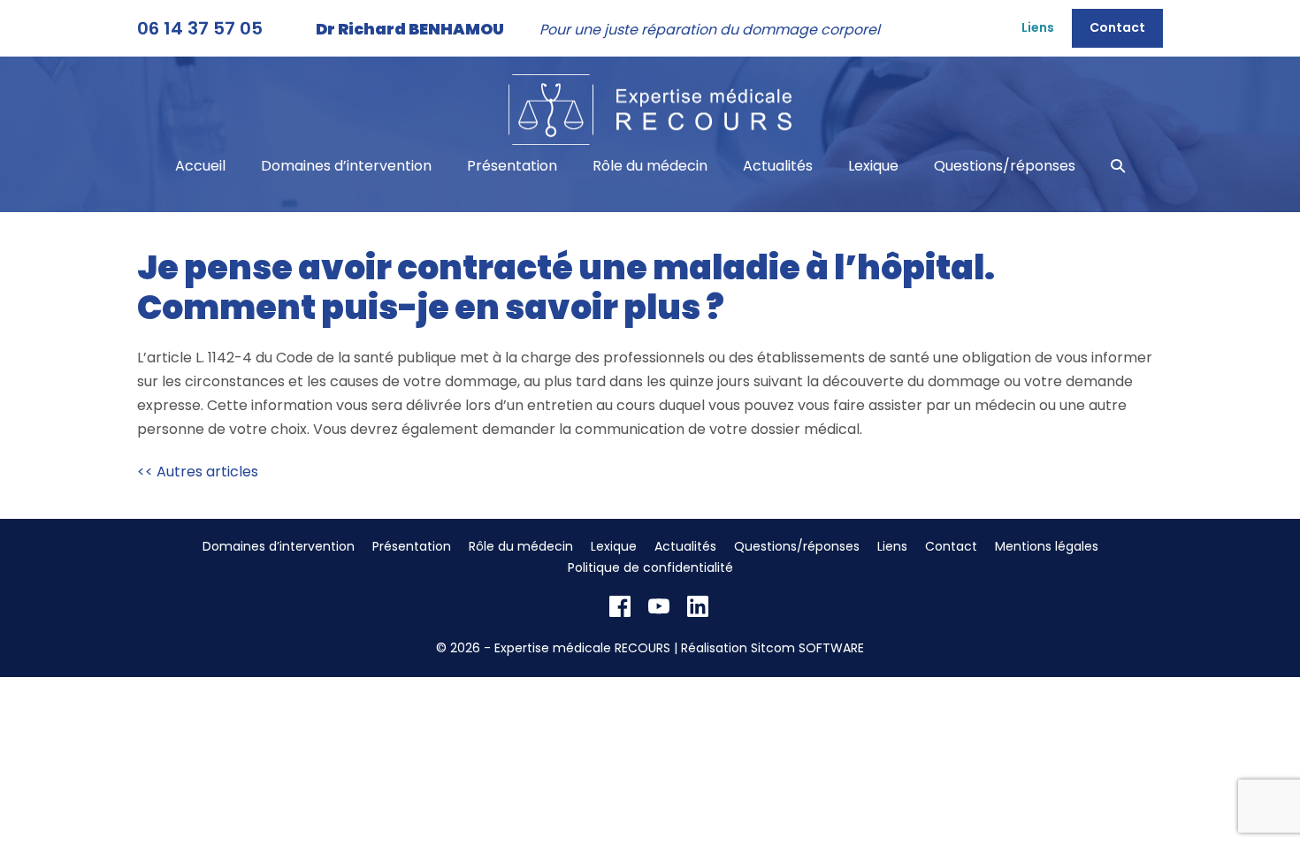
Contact (1117, 27)
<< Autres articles (197, 471)
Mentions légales (1046, 546)
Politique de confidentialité (650, 567)
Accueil (200, 166)
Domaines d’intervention (346, 166)
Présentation (512, 166)
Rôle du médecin (650, 166)
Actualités (778, 166)
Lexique (873, 166)
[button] (1118, 166)
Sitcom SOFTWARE (807, 648)
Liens (1037, 27)
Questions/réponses (1004, 166)
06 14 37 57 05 (200, 28)
